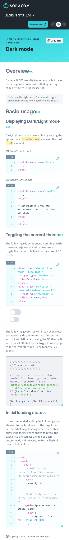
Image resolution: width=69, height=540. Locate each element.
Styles (36, 38)
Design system (22, 38)
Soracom (16, 6)
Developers (36, 24)
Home (9, 38)
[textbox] (39, 164)
